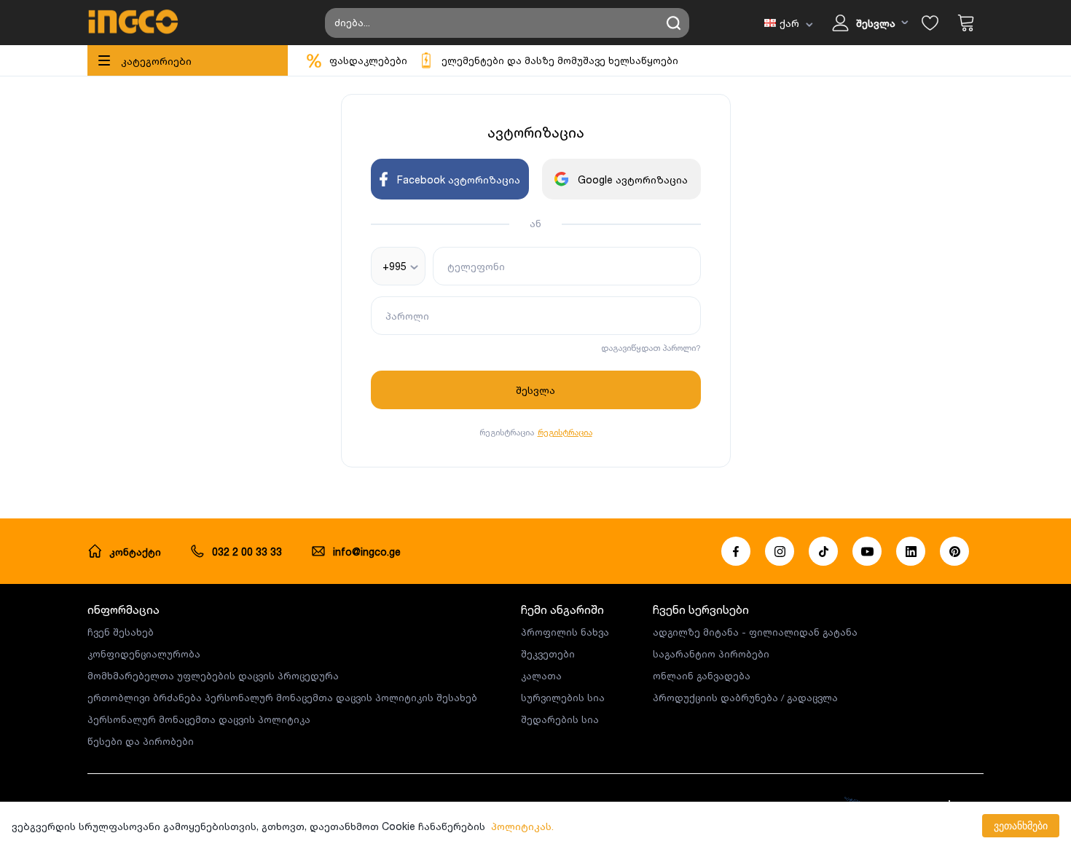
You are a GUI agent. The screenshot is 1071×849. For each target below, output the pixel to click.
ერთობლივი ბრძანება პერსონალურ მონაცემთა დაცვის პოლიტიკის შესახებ (282, 697)
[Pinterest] (954, 551)
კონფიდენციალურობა (143, 654)
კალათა (541, 676)
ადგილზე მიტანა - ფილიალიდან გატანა (755, 632)
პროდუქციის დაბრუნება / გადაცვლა (745, 697)
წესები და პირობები (140, 741)
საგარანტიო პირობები (711, 654)
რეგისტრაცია (565, 432)
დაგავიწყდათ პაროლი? (651, 347)
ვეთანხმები (1021, 826)
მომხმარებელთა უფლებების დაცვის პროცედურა (213, 676)
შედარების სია (560, 719)
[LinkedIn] (910, 551)
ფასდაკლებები (368, 60)
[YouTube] (867, 551)
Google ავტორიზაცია (633, 179)
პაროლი (407, 315)
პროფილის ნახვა (565, 632)
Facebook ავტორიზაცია (458, 179)
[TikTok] (823, 551)
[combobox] (398, 266)
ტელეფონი (476, 266)
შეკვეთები (548, 654)
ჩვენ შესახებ (120, 632)
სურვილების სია (563, 697)
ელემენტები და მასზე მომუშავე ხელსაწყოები (560, 60)
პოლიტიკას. (522, 826)
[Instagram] (779, 551)
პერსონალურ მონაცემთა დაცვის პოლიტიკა (198, 719)
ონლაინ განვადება (701, 676)
